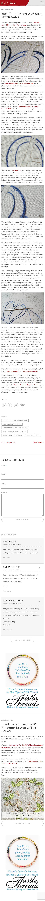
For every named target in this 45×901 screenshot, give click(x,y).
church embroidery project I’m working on (20, 23)
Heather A (9, 541)
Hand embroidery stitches (14, 431)
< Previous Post (8, 442)
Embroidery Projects (12, 424)
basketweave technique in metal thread (18, 83)
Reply (9, 557)
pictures (29, 435)
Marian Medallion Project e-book (25, 385)
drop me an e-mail (30, 371)
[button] (42, 2)
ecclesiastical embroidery (15, 420)
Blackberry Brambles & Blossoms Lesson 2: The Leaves (18, 727)
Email (3, 474)
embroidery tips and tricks (15, 428)
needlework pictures (12, 435)
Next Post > (39, 442)
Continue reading (29, 823)
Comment (4, 493)
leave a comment (13, 371)
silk (38, 435)
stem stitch (17, 170)
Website (3, 483)
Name (3, 465)
